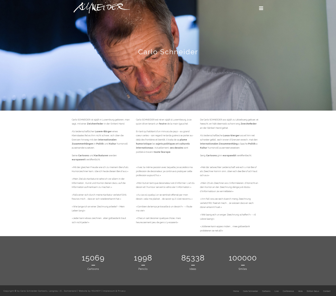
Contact (326, 291)
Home (236, 291)
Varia (300, 291)
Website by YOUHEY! (90, 291)
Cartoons (266, 291)
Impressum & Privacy (114, 291)
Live (277, 291)
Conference (288, 291)
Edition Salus (313, 291)
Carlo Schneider (250, 291)
